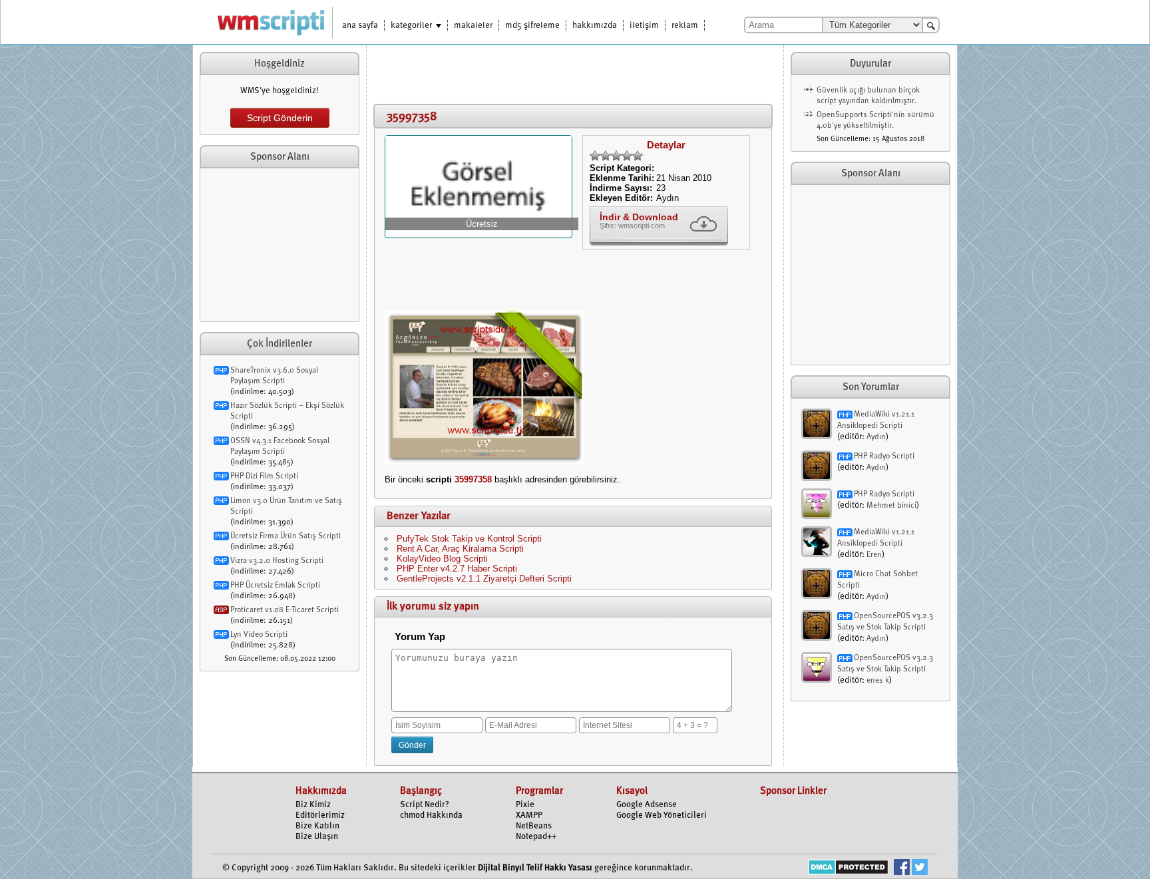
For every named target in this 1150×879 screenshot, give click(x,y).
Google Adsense (646, 804)
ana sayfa (360, 25)
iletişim (644, 25)
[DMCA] (848, 868)
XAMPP (529, 815)
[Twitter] (920, 868)
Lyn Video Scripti (259, 635)
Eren (874, 555)
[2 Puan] (605, 155)
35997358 (473, 479)
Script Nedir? (424, 804)
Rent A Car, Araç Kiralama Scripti (460, 549)
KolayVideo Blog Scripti (442, 559)
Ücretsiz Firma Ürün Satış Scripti (285, 536)
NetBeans (534, 826)
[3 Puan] (616, 155)
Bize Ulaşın (316, 836)
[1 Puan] (595, 155)
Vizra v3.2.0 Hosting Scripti (276, 561)
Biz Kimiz (313, 804)
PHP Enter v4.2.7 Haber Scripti (457, 569)
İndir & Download (639, 217)
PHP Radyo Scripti (884, 456)
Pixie (525, 804)
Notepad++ (536, 836)
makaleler (473, 25)
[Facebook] (902, 868)
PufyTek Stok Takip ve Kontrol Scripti (469, 539)
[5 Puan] (637, 155)
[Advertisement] (279, 244)
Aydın (876, 437)
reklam (684, 25)
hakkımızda (594, 25)
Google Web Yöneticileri (661, 815)
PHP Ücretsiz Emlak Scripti (275, 586)
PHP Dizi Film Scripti (264, 476)
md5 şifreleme (532, 25)
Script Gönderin (280, 117)
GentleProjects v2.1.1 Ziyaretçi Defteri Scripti (484, 579)
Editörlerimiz (320, 815)
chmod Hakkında (431, 815)
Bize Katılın (317, 826)
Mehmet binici (891, 506)
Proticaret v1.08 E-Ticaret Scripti (284, 610)
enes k (877, 681)
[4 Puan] (627, 155)
